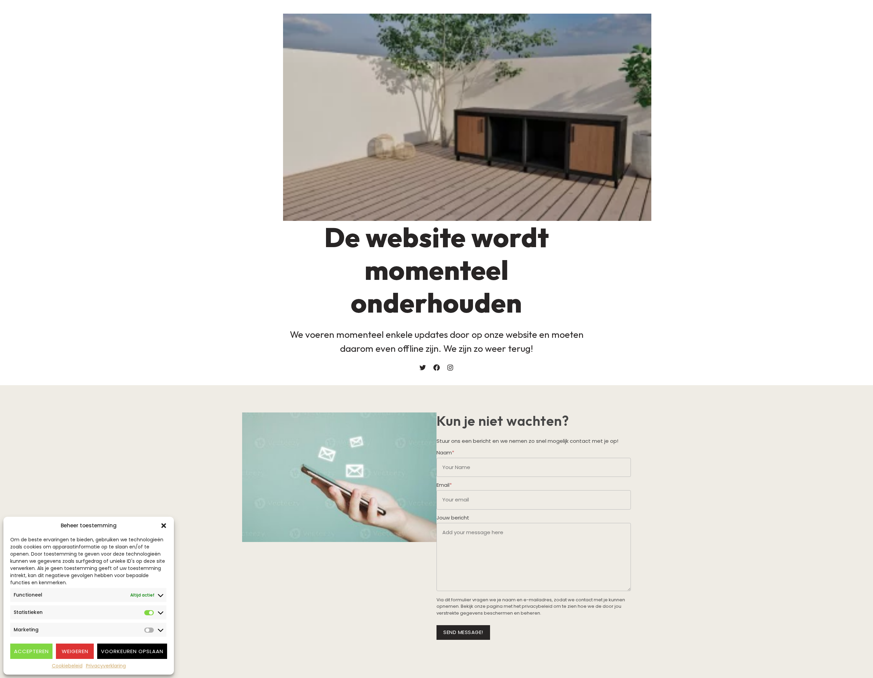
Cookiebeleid (67, 665)
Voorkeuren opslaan (132, 651)
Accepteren (31, 651)
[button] (163, 525)
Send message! (463, 632)
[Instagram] (450, 368)
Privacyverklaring (106, 665)
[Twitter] (423, 368)
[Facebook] (437, 368)
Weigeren (75, 651)
